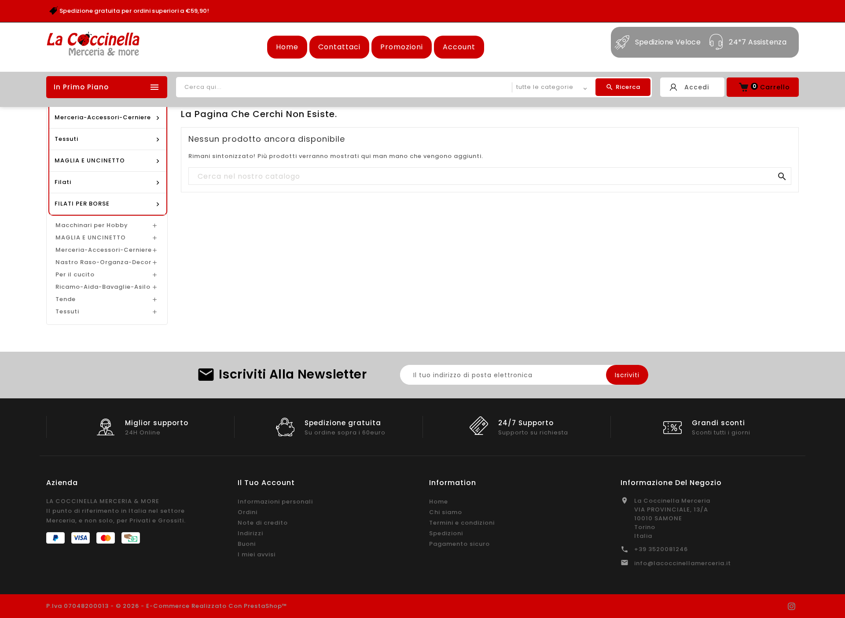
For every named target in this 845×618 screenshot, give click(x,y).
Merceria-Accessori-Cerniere (103, 250)
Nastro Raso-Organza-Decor (103, 262)
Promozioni (401, 47)
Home (287, 47)
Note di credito (263, 523)
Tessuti (67, 311)
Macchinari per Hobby (91, 225)
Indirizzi (250, 533)
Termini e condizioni (462, 523)
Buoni (247, 544)
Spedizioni (446, 533)
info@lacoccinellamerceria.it (682, 563)
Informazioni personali (275, 501)
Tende (65, 299)
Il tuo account (266, 483)
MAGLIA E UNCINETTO (90, 237)
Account (459, 47)
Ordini (247, 512)
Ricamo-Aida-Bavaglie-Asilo (103, 287)
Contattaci (339, 47)
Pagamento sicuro (459, 544)
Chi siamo (445, 512)
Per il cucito (75, 274)
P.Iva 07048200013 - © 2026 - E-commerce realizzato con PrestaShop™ (166, 606)
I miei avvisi (257, 554)
